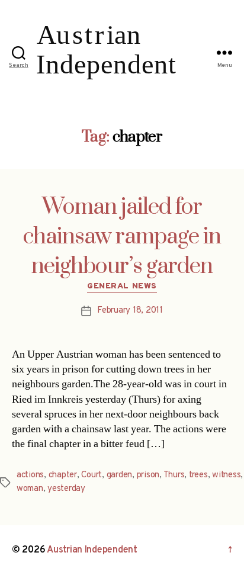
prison (148, 475)
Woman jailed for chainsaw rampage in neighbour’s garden (122, 237)
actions (30, 475)
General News (121, 286)
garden (119, 475)
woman (30, 488)
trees (198, 475)
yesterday (66, 488)
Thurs (174, 475)
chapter (63, 475)
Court (91, 475)
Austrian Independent (92, 550)
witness (226, 475)
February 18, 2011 (130, 310)
